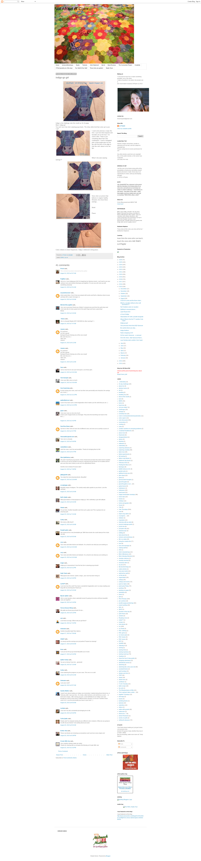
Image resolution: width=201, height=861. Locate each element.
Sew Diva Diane (65, 426)
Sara (61, 367)
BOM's (62, 257)
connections (122, 422)
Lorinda (62, 708)
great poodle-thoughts (125, 479)
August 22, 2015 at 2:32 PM (68, 747)
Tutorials (84, 65)
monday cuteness (124, 558)
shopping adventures (125, 660)
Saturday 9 (122, 645)
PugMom (63, 279)
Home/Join (121, 787)
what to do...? (122, 713)
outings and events (124, 581)
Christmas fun (123, 413)
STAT (120, 675)
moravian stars (123, 562)
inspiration (122, 520)
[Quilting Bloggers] (124, 799)
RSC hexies (122, 637)
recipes (121, 622)
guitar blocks (122, 486)
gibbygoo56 (63, 474)
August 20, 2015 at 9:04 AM (68, 725)
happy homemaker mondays (127, 494)
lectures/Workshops (67, 65)
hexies (121, 499)
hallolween (122, 488)
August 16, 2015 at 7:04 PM (68, 623)
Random (128, 788)
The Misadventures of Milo (126, 690)
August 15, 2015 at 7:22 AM (68, 514)
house (120, 505)
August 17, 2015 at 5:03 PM (68, 654)
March (122, 353)
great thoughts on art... (125, 484)
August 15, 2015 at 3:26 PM (68, 578)
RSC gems (122, 633)
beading (121, 392)
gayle (62, 410)
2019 (120, 277)
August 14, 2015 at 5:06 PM (68, 441)
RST (120, 641)
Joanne (62, 329)
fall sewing (122, 456)
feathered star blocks (125, 460)
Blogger (108, 856)
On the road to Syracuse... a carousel (130, 335)
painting (121, 588)
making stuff (122, 547)
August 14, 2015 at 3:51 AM (68, 287)
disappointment (123, 437)
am (120, 390)
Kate (61, 649)
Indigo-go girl (124, 323)
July (122, 343)
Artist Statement (94, 65)
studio (120, 677)
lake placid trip (123, 535)
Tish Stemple (64, 378)
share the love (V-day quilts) (127, 658)
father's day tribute (124, 458)
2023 (120, 267)
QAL (120, 607)
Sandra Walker (64, 691)
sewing (121, 647)
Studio (78, 65)
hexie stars (122, 496)
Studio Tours (109, 68)
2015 (120, 286)
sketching (121, 664)
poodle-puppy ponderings (126, 603)
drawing (121, 441)
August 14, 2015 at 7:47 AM (68, 323)
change (121, 411)
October (123, 293)
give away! (122, 475)
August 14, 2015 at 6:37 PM (68, 452)
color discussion (123, 420)
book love (121, 405)
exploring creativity (124, 450)
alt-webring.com (125, 791)
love (120, 543)
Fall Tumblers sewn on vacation (129, 307)
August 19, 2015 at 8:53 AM (68, 702)
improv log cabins (124, 513)
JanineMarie (64, 447)
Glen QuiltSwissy (65, 457)
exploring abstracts (124, 448)
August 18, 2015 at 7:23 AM (68, 664)
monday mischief (123, 560)
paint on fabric (123, 584)
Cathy (62, 519)
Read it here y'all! (122, 374)
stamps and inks (123, 673)
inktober (121, 518)
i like (120, 507)
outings (121, 579)
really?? (121, 620)
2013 (120, 363)
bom (120, 399)
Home (57, 65)
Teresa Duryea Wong (66, 608)
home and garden (124, 503)
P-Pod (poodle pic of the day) (64, 68)
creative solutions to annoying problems (130, 428)
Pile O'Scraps (122, 598)
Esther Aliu (63, 730)
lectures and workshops (125, 537)
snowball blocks (123, 669)
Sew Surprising (64, 388)
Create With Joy (65, 741)
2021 (120, 272)
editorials (121, 443)
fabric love (122, 452)
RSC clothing (122, 630)
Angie (62, 563)
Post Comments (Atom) (70, 758)
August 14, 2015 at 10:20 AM (68, 372)
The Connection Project (125, 65)
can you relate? (123, 407)
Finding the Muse (124, 465)
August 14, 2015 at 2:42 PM (68, 420)
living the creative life (125, 541)
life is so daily (122, 539)
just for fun (122, 526)
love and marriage (124, 545)
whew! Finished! (123, 716)
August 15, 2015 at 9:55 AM (68, 536)
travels (121, 699)
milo (120, 550)
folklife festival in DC (124, 469)
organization (122, 577)
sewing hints (122, 650)
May (122, 348)
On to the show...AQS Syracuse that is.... (131, 337)
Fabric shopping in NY (126, 333)
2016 (120, 284)
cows (120, 426)
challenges (122, 409)
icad (120, 511)
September (124, 296)
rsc (119, 626)
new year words (123, 571)
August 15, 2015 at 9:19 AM (68, 524)
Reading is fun (123, 618)
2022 (120, 269)
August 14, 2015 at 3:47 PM (68, 431)
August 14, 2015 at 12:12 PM (68, 394)
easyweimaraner (65, 293)
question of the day (124, 611)
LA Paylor (122, 126)
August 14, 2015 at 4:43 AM (68, 313)
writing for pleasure (124, 720)
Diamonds (122, 435)
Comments (123, 747)
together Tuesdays (124, 694)
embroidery (122, 445)
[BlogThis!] (79, 255)
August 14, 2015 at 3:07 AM (68, 273)
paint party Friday (124, 586)
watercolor (122, 711)
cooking (121, 424)
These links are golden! (96, 68)
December (124, 288)
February (123, 355)
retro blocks (122, 624)
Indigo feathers (124, 330)
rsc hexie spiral (123, 635)
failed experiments (124, 454)
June (122, 345)
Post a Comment (63, 751)
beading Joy (122, 394)
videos (121, 707)
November (124, 291)
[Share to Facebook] (83, 255)
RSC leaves (122, 639)
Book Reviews (112, 65)
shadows (121, 656)
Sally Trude (63, 573)
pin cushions (122, 601)
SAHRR (121, 643)
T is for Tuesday (123, 684)
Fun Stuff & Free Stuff (81, 68)
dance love (122, 433)
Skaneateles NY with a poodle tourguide (131, 316)
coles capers (122, 418)
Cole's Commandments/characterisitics (130, 416)
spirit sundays (123, 671)
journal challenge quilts (125, 524)
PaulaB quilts (64, 530)
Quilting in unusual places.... (128, 309)
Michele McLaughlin (66, 305)
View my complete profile (124, 128)
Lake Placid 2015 (125, 312)
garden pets (122, 471)
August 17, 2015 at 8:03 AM (68, 644)
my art (66, 257)
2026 (120, 259)
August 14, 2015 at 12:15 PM (68, 405)
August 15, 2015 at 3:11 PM (68, 567)
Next (130, 787)
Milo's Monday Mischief (125, 556)
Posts (121, 744)
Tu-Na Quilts (64, 718)
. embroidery (122, 382)
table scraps (122, 686)
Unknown (63, 628)
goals (120, 477)
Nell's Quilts (64, 497)
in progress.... (122, 516)
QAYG (120, 609)
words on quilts (123, 718)
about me (121, 386)
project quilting (123, 605)
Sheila (62, 507)
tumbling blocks (123, 701)
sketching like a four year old (127, 667)
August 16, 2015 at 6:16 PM (68, 612)
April (122, 350)
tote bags (121, 696)
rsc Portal (121, 628)
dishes (121, 439)
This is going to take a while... (127, 692)
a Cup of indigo (124, 314)
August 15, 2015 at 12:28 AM (68, 479)
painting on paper (124, 590)
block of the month (124, 396)
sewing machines (124, 652)
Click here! (120, 204)
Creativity (137, 65)
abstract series (123, 388)
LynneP (62, 583)
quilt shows (122, 613)
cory (61, 542)
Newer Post (59, 755)
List (127, 787)
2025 (120, 262)
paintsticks (122, 592)
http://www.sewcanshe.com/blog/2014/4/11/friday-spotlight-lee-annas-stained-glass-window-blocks (130, 817)
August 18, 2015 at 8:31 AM (68, 675)
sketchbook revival (124, 662)
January (123, 358)
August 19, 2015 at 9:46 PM (68, 713)
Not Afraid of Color (71, 8)
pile (120, 596)
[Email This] (77, 255)
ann (61, 618)
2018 (120, 279)
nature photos (123, 569)
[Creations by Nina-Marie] (130, 769)
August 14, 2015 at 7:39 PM (68, 469)
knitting (121, 533)
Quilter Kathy (64, 660)
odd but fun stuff (123, 573)
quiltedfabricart (65, 400)
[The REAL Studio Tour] (130, 807)
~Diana (62, 319)
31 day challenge (124, 384)
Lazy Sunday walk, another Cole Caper (131, 340)
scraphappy (64, 485)
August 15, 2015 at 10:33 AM (68, 547)
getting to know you (124, 473)
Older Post (109, 755)
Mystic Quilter (64, 596)
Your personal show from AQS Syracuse (131, 325)
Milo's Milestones (124, 554)
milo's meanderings (124, 552)
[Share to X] (81, 255)
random (121, 615)
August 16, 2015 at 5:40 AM (68, 590)
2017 (120, 281)
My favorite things (124, 567)
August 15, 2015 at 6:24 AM (68, 491)
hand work (122, 492)
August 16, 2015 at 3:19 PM (68, 602)
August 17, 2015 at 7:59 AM (68, 633)
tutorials (121, 703)
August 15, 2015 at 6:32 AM (68, 502)
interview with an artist (125, 522)
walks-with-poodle (124, 709)
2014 (120, 361)
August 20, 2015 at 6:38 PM (68, 735)
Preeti (62, 268)
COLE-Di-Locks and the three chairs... (131, 300)
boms (120, 403)
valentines (122, 705)
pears (120, 594)
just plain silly (122, 528)
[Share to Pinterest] (85, 255)
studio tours (122, 679)
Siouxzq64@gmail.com (67, 436)
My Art (103, 65)
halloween (122, 490)
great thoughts (123, 482)
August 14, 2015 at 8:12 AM (68, 342)
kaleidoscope (122, 530)
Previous (122, 788)
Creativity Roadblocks (125, 430)
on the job (121, 575)
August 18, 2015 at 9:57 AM (68, 685)
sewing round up (123, 654)
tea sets (121, 688)
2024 (120, 264)
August (123, 298)
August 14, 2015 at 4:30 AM (68, 299)
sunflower (121, 682)
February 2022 (123, 462)
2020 (120, 274)
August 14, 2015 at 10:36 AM (68, 382)
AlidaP (62, 639)
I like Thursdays (123, 509)
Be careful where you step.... (128, 328)
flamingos (121, 467)
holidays (121, 501)
